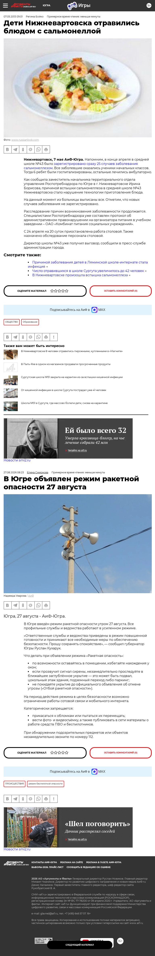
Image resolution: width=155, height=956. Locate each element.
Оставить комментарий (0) (120, 291)
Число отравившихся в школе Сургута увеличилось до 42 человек (88, 271)
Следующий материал (80, 945)
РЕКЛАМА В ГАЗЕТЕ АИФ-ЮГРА (103, 862)
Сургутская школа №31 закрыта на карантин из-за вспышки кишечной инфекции (72, 377)
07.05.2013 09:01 (13, 16)
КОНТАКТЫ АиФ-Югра (44, 862)
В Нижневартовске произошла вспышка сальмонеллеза (80, 275)
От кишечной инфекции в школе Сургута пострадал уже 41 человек (63, 390)
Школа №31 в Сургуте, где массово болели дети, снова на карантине (64, 403)
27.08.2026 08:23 (14, 472)
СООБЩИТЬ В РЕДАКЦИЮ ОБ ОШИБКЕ (89, 867)
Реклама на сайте (71, 862)
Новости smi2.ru (17, 460)
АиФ (31, 595)
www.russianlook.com (25, 139)
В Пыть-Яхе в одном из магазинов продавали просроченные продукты (65, 364)
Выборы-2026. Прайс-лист (47, 867)
